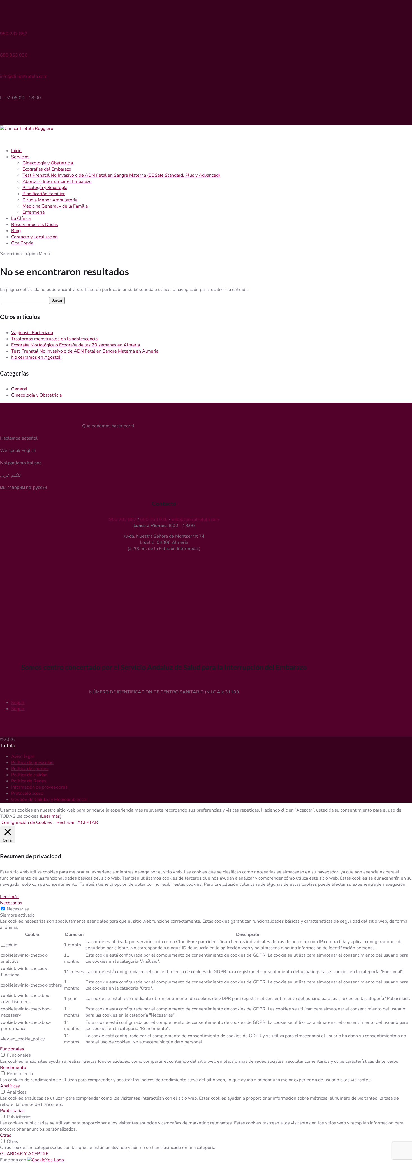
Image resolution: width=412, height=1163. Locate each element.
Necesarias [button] (11, 903)
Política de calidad (29, 775)
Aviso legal (22, 756)
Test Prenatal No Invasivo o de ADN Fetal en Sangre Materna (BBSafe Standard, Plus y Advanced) (121, 175)
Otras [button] (5, 1135)
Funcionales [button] (12, 1049)
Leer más (50, 816)
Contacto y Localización (34, 237)
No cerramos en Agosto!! (36, 357)
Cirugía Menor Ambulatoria (49, 200)
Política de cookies (29, 769)
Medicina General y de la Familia (55, 206)
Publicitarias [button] (12, 1111)
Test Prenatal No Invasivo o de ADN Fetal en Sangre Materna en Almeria (84, 351)
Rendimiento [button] (13, 1067)
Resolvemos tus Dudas (34, 225)
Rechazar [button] (65, 822)
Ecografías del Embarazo (46, 169)
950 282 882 (13, 34)
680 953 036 (13, 55)
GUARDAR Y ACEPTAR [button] (24, 1154)
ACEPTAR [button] (87, 822)
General (19, 389)
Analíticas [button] (10, 1086)
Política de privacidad (32, 762)
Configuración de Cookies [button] (26, 822)
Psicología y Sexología (44, 188)
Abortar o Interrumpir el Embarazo (57, 181)
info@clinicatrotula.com (23, 76)
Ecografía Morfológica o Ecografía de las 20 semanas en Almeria (75, 345)
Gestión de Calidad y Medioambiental (49, 799)
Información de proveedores (39, 787)
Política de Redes (28, 781)
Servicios (20, 157)
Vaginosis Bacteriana (32, 333)
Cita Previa (22, 243)
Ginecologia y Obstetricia (36, 395)
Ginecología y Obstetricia (47, 163)
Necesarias (18, 909)
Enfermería (33, 212)
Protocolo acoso (27, 793)
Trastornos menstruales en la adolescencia (54, 339)
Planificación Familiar (43, 194)
